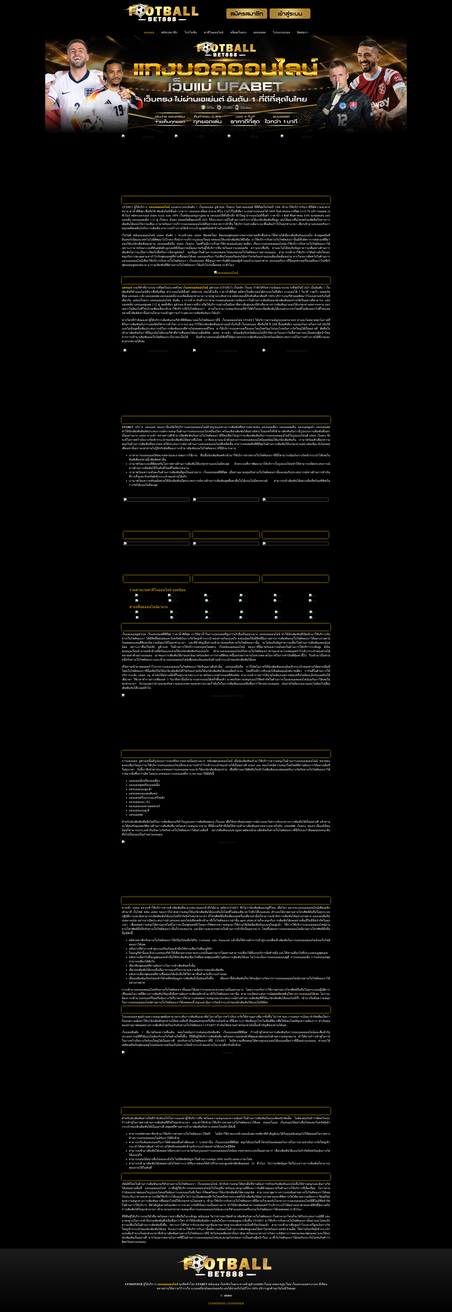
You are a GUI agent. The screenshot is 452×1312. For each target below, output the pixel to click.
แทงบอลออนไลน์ (167, 1284)
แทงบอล (149, 32)
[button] (125, 596)
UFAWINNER (216, 1303)
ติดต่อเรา (302, 32)
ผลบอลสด (260, 32)
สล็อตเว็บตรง (238, 32)
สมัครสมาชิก (169, 32)
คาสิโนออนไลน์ (213, 32)
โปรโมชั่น (191, 32)
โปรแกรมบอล (281, 32)
